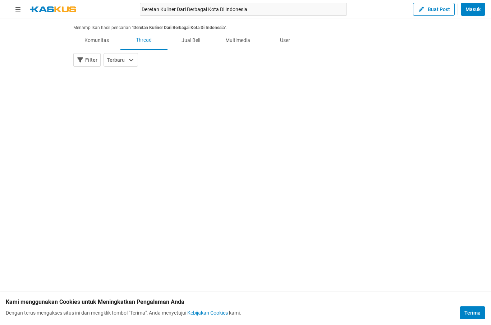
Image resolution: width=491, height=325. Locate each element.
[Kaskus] (53, 9)
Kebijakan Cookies (207, 313)
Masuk (473, 9)
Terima (472, 313)
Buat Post (439, 9)
